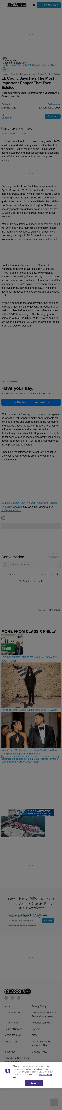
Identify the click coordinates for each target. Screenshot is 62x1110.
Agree (33, 1083)
